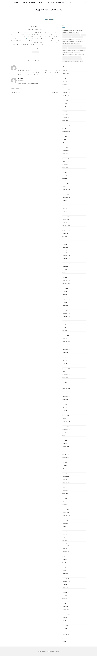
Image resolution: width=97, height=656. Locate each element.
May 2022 (64, 142)
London (65, 48)
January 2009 (65, 512)
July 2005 (64, 628)
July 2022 (64, 136)
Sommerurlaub (66, 52)
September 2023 (66, 98)
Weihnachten (66, 59)
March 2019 (65, 247)
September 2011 (66, 429)
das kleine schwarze (68, 34)
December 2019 (66, 222)
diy (75, 34)
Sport (73, 52)
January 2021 (65, 186)
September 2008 (66, 523)
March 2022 (65, 147)
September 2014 (66, 349)
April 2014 (64, 363)
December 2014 (66, 341)
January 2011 (65, 449)
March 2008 (65, 540)
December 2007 (66, 548)
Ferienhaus (75, 37)
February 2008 (65, 543)
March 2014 (65, 366)
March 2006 (65, 606)
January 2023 (65, 120)
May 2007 (64, 567)
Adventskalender (73, 30)
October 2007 (65, 554)
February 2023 (65, 117)
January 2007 (65, 578)
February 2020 (65, 217)
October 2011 (65, 427)
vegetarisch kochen (75, 56)
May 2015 (64, 330)
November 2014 (66, 344)
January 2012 (65, 418)
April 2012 (64, 410)
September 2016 (66, 299)
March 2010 (65, 473)
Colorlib (47, 651)
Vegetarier (81, 54)
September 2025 (66, 76)
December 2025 (66, 70)
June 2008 (64, 532)
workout (76, 61)
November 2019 (66, 225)
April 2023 (64, 112)
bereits (16, 32)
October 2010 (65, 454)
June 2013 (64, 382)
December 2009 (66, 482)
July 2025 (64, 78)
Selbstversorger (80, 50)
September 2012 (66, 396)
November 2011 (66, 424)
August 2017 (65, 288)
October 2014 (65, 346)
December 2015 (66, 313)
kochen (79, 45)
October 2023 (65, 95)
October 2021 (65, 161)
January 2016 (65, 310)
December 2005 (66, 614)
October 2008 (65, 520)
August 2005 (65, 625)
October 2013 (65, 371)
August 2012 (65, 399)
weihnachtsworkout (68, 61)
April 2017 (64, 291)
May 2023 (64, 109)
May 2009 (64, 501)
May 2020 (64, 208)
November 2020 (66, 192)
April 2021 (64, 178)
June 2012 (64, 404)
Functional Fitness (72, 39)
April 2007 (64, 570)
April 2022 (64, 145)
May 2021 (64, 175)
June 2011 (64, 435)
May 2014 (64, 360)
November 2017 (66, 283)
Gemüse (72, 41)
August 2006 (65, 592)
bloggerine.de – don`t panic (48, 10)
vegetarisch (66, 56)
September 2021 (66, 164)
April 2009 (64, 504)
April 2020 (64, 211)
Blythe (76, 32)
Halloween (77, 43)
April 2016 (64, 302)
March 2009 (65, 507)
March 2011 (65, 443)
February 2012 (65, 415)
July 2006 (64, 595)
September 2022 (66, 131)
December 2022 (66, 123)
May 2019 (64, 241)
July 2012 (64, 402)
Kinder (74, 45)
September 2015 (66, 322)
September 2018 (66, 263)
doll (79, 34)
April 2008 (64, 537)
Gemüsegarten (78, 41)
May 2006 (64, 601)
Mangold (70, 48)
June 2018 (64, 272)
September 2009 (66, 490)
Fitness (80, 37)
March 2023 (65, 114)
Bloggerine (14, 2)
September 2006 (66, 590)
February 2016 (65, 308)
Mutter (50, 2)
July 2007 (64, 562)
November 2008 (66, 518)
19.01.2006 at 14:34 (21, 80)
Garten (80, 39)
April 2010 (64, 471)
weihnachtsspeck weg (76, 59)
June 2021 (64, 172)
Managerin (59, 2)
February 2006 (65, 609)
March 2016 (65, 305)
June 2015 (64, 327)
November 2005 (66, 617)
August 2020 (65, 200)
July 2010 (64, 462)
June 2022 (64, 139)
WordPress (57, 651)
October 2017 (65, 286)
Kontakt (64, 641)
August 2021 (65, 167)
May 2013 (64, 385)
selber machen (71, 50)
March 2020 (65, 214)
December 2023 (66, 89)
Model (23, 2)
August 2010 (65, 460)
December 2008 (66, 515)
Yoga (81, 61)
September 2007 (66, 556)
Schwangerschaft (48, 19)
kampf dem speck (67, 45)
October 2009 (65, 487)
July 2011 (64, 432)
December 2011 (66, 421)
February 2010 (65, 476)
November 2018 (66, 258)
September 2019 (66, 230)
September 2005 (66, 623)
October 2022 (65, 128)
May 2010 (64, 468)
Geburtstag (66, 41)
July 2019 (64, 236)
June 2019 (64, 239)
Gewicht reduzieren (68, 43)
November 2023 (66, 92)
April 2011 (64, 440)
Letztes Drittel (16, 92)
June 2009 (64, 498)
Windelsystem (56, 92)
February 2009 (65, 509)
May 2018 (64, 275)
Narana (20, 78)
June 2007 (64, 565)
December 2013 (66, 368)
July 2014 (64, 355)
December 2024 (66, 87)
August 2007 (65, 559)
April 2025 (64, 84)
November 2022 (66, 125)
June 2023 (64, 106)
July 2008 (64, 529)
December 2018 (66, 255)
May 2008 (64, 534)
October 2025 (65, 73)
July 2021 (64, 170)
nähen (75, 48)
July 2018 (64, 269)
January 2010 (65, 479)
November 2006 (66, 584)
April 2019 (64, 244)
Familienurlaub (67, 37)
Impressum (65, 638)
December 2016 (66, 297)
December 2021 (66, 156)
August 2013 (65, 377)
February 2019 (65, 250)
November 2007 (66, 551)
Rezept (64, 50)
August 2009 (65, 493)
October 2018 (65, 261)
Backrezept (70, 32)
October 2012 (65, 393)
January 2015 (65, 338)
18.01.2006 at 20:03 (21, 67)
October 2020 (65, 194)
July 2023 (64, 103)
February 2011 (65, 446)
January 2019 (65, 252)
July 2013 (64, 380)
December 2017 (66, 280)
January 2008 (65, 545)
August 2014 (65, 352)
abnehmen (65, 30)
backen (65, 32)
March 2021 (65, 181)
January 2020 (65, 219)
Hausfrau (32, 2)
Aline (41, 29)
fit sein (65, 39)
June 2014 (64, 357)
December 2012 (66, 388)
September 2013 (66, 374)
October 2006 (65, 587)
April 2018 (64, 277)
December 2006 (66, 581)
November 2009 (66, 485)
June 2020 (64, 205)
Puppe (79, 48)
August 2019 (65, 233)
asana (80, 30)
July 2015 (64, 324)
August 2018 (65, 266)
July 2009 (64, 496)
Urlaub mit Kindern (68, 54)
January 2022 (65, 153)
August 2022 (65, 134)
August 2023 (65, 100)
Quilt (84, 48)
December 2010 (66, 451)
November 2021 (66, 158)
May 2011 (64, 438)
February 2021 (65, 183)
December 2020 (66, 189)
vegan (75, 54)
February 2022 (65, 150)
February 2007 (65, 576)
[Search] (85, 2)
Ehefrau (41, 2)
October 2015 (65, 319)
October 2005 (65, 620)
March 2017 (65, 294)
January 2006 (65, 612)
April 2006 (64, 603)
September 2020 (66, 197)
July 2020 (64, 203)
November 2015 (66, 316)
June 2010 (64, 465)
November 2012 (66, 391)
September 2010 (66, 457)
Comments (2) (35, 48)
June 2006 (64, 598)
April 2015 (64, 333)
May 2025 (64, 81)
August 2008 (65, 526)
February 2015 (65, 335)
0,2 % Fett (27, 38)
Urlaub (77, 52)
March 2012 (65, 413)
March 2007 (65, 573)
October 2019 (65, 228)
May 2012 (64, 407)
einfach (83, 34)
